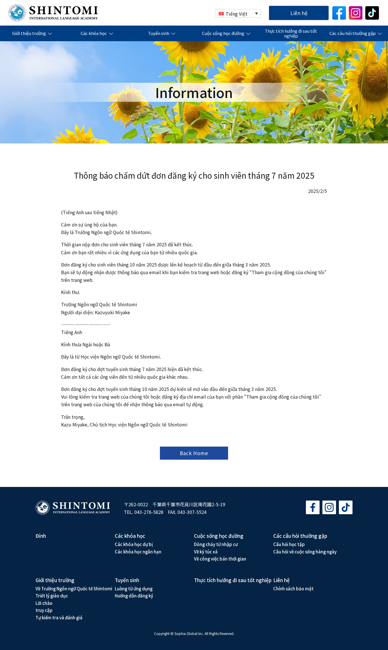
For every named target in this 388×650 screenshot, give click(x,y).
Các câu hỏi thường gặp (352, 33)
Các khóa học (94, 33)
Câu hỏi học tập (289, 544)
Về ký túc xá (206, 552)
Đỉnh (41, 535)
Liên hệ (298, 12)
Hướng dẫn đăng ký (134, 596)
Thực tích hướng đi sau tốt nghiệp (291, 33)
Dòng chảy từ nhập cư (216, 544)
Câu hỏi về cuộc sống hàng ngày (305, 552)
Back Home (194, 453)
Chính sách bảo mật (293, 588)
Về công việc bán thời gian (220, 559)
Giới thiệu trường (29, 33)
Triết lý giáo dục (52, 596)
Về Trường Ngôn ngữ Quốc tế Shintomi (74, 588)
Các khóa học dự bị (134, 544)
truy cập (44, 610)
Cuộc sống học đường (223, 33)
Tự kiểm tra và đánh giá (59, 617)
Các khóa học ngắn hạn (138, 552)
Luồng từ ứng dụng (134, 588)
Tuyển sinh (158, 33)
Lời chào (44, 603)
